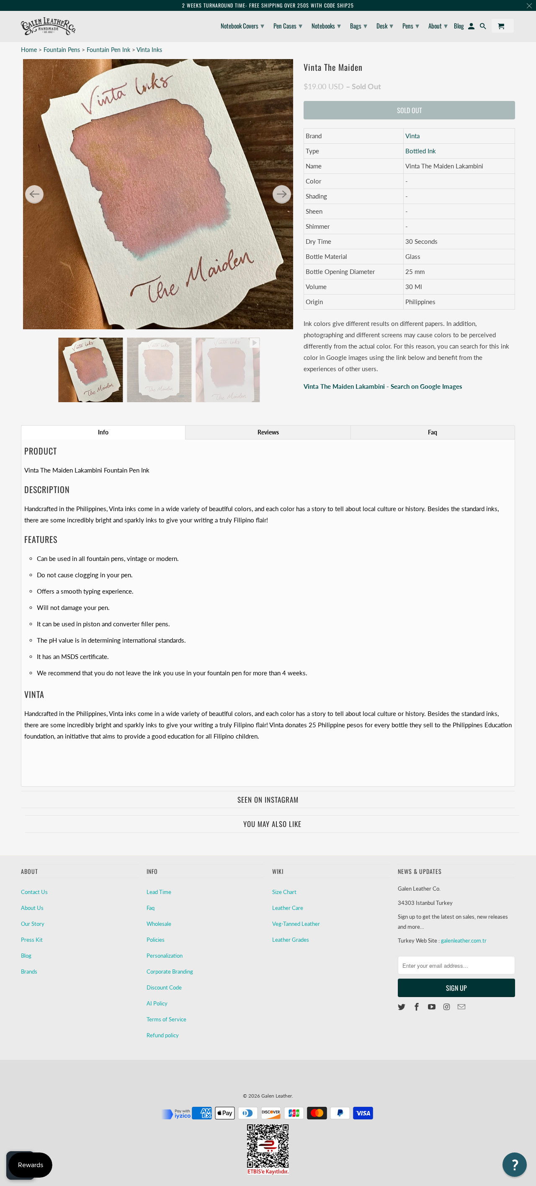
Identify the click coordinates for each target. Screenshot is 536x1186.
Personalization (165, 955)
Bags (358, 25)
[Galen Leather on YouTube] (432, 1006)
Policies (156, 939)
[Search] (483, 27)
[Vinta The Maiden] (158, 194)
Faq (151, 907)
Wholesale (159, 923)
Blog (26, 955)
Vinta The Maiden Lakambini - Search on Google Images (383, 386)
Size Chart (284, 892)
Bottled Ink (420, 151)
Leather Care (287, 907)
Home (29, 49)
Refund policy (163, 1035)
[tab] (103, 432)
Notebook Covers (242, 25)
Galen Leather (276, 1096)
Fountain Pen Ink (109, 49)
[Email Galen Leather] (462, 1006)
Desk (384, 25)
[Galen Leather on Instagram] (447, 1006)
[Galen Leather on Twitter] (402, 1006)
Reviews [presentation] (268, 432)
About (438, 25)
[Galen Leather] (48, 26)
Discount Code (164, 987)
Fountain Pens (63, 49)
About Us (32, 907)
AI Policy (157, 1003)
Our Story (32, 923)
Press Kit (32, 939)
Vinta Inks (149, 49)
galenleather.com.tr (464, 940)
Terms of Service (166, 1019)
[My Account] (472, 27)
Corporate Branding (170, 971)
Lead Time (159, 892)
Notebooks (326, 25)
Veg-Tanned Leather (296, 923)
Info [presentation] (103, 432)
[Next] (282, 194)
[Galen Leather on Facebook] (417, 1006)
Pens (410, 25)
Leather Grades (290, 939)
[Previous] (34, 194)
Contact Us (34, 892)
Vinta (412, 136)
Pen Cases (287, 25)
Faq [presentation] (432, 432)
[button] (514, 1164)
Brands (29, 971)
